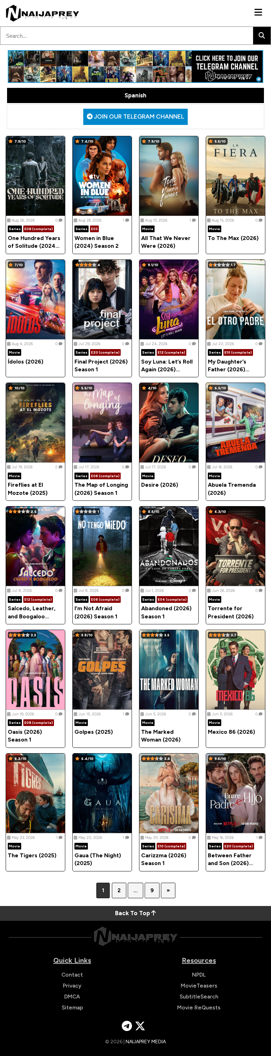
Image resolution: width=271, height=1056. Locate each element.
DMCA (72, 996)
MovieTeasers (199, 985)
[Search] (262, 35)
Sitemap (72, 1007)
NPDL (199, 974)
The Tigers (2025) (32, 855)
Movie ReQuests (199, 1007)
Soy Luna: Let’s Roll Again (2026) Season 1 (167, 369)
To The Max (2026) (233, 238)
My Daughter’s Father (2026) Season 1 (227, 369)
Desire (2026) (159, 484)
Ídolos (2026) (25, 361)
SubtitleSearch (199, 996)
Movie (147, 229)
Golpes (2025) (93, 731)
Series (15, 229)
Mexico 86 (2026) (231, 731)
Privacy (72, 985)
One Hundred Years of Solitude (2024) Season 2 (34, 246)
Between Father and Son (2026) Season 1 (230, 863)
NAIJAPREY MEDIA (146, 1042)
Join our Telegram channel (138, 116)
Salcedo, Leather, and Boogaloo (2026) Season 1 (31, 616)
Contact (72, 974)
